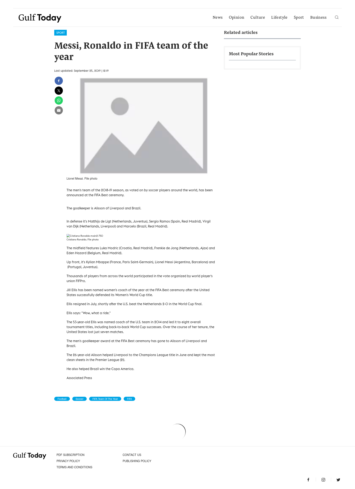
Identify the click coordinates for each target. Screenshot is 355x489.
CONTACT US (132, 455)
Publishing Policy (137, 461)
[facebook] (59, 81)
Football (62, 399)
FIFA (129, 399)
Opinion (236, 18)
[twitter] (59, 90)
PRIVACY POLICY (68, 461)
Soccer (79, 399)
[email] (59, 110)
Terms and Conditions (74, 467)
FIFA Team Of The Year (105, 399)
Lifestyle (279, 18)
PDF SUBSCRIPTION (70, 455)
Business (318, 18)
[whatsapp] (59, 100)
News (218, 18)
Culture (257, 18)
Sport (299, 18)
